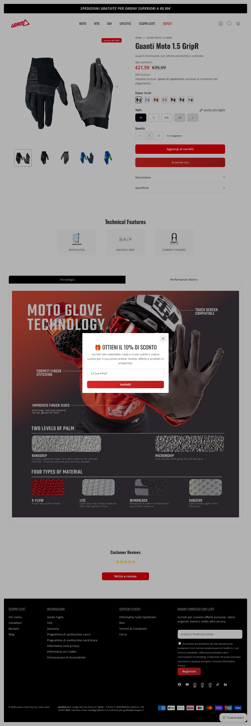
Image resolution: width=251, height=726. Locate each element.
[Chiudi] (163, 338)
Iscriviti (125, 384)
